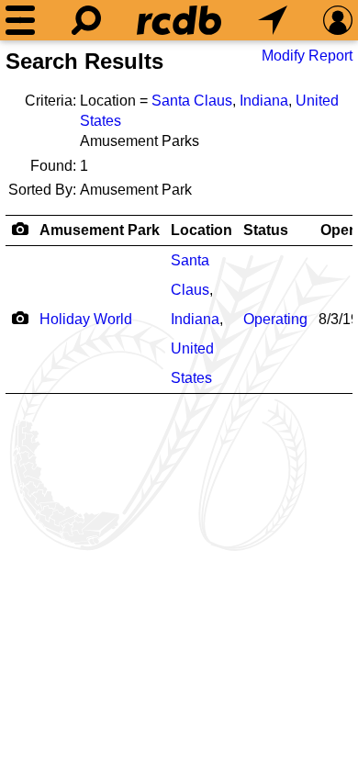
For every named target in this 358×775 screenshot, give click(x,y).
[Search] (86, 20)
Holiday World (85, 319)
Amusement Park (99, 230)
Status (265, 230)
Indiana (264, 100)
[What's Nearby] (272, 20)
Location (201, 230)
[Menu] (20, 20)
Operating (275, 319)
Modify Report (307, 55)
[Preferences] (337, 20)
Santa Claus (191, 100)
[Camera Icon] (19, 317)
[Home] (179, 20)
